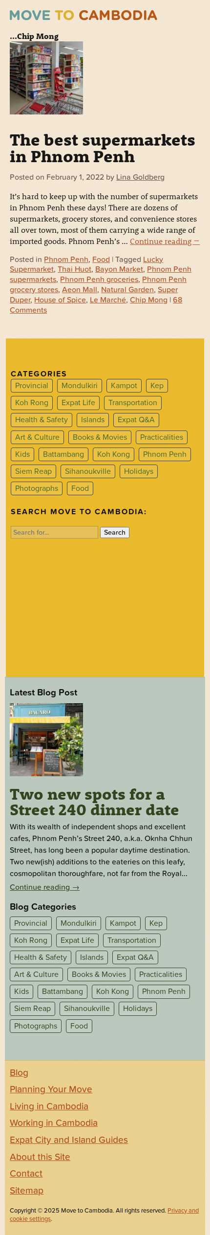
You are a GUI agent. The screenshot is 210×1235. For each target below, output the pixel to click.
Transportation (132, 403)
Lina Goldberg (140, 177)
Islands (93, 420)
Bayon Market (119, 269)
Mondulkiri (80, 386)
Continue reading (165, 241)
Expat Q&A (136, 420)
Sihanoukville (88, 471)
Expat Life (78, 403)
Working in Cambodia (54, 1123)
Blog (19, 1072)
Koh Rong (31, 403)
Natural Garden (127, 290)
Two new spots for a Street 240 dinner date (94, 801)
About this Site (40, 1157)
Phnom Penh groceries (99, 279)
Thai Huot (74, 269)
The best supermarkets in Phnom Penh (102, 148)
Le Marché (108, 300)
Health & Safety (41, 420)
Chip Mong (149, 300)
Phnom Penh (66, 259)
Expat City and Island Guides (69, 1140)
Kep (157, 386)
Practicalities (161, 437)
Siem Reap (33, 471)
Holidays (138, 471)
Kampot (124, 386)
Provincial (31, 386)
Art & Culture (37, 437)
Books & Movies (100, 437)
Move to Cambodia (83, 15)
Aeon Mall (79, 290)
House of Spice (60, 300)
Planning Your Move (51, 1089)
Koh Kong (113, 454)
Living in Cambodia (49, 1106)
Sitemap (26, 1190)
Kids (22, 454)
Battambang (63, 454)
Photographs (36, 488)
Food (101, 259)
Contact (26, 1173)
